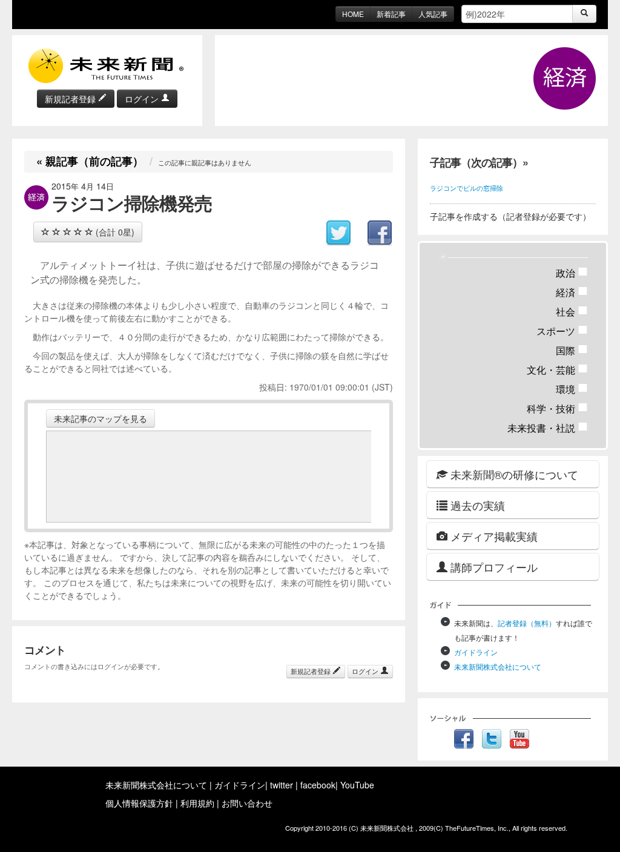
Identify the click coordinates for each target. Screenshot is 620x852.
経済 (572, 292)
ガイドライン (476, 652)
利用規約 (197, 803)
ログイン (143, 99)
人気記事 (432, 13)
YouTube (357, 785)
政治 (572, 273)
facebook (317, 785)
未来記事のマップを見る (100, 418)
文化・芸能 (557, 370)
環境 (572, 389)
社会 (572, 312)
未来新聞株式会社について (497, 666)
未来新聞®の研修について (512, 474)
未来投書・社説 (547, 428)
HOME (353, 13)
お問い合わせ (247, 803)
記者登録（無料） (527, 623)
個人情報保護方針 (139, 803)
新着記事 (391, 13)
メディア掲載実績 (492, 536)
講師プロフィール (492, 567)
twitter (281, 785)
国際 (572, 350)
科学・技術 (557, 408)
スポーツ (562, 331)
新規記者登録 (71, 99)
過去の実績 (476, 505)
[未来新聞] (107, 65)
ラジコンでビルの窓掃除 (466, 188)
